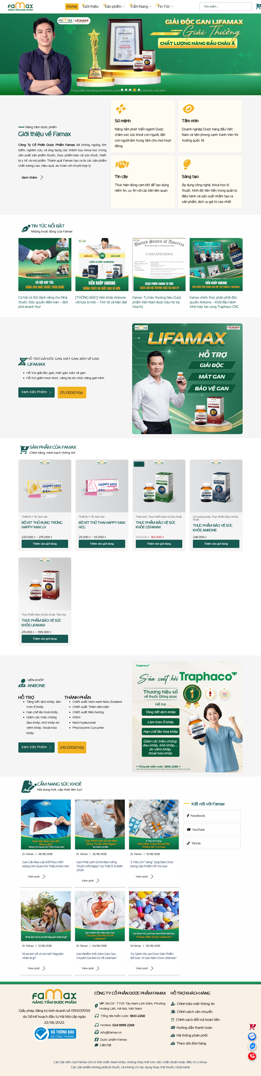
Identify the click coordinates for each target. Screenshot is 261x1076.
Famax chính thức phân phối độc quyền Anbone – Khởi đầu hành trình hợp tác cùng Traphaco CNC (214, 302)
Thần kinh (141, 516)
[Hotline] (96, 1016)
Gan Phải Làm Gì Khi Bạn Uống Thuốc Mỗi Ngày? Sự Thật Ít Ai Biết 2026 (99, 866)
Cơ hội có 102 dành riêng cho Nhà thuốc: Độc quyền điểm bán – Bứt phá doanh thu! (43, 302)
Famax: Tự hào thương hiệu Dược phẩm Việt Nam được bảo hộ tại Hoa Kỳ (157, 302)
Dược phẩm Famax (113, 1039)
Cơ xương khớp (201, 516)
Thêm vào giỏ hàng (45, 543)
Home (72, 6)
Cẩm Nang (139, 6)
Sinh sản (43, 516)
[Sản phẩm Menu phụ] (123, 6)
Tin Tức (164, 6)
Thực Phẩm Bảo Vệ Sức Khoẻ (164, 516)
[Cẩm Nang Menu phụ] (150, 6)
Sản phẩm (113, 6)
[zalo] (251, 1041)
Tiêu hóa (61, 614)
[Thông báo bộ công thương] (54, 1034)
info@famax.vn (111, 1032)
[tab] (122, 90)
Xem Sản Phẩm (34, 392)
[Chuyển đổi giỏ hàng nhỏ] (258, 6)
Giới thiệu (90, 6)
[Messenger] (252, 1047)
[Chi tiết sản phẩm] (45, 486)
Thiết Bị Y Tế (29, 516)
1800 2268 (137, 1016)
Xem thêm (29, 177)
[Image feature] (45, 824)
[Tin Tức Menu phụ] (172, 6)
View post (34, 876)
